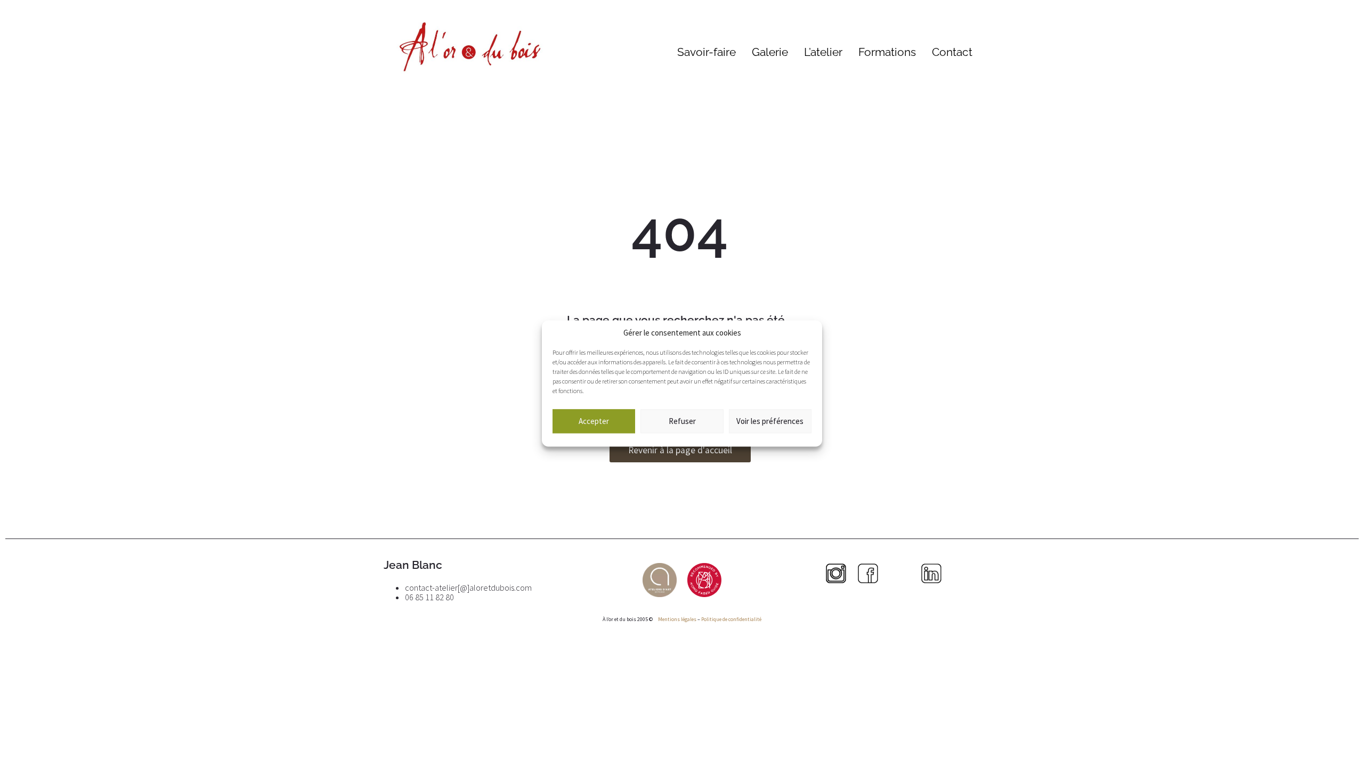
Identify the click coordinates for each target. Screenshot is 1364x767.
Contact (952, 52)
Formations (887, 52)
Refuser (682, 421)
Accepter (594, 421)
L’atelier (823, 52)
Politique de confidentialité (731, 619)
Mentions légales (676, 619)
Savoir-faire (706, 52)
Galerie (770, 52)
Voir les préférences (769, 421)
